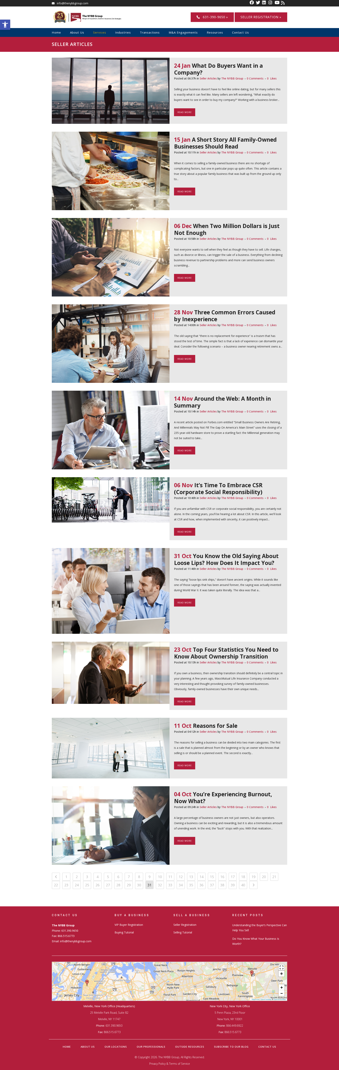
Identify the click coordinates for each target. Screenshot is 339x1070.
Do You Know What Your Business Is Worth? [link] (255, 941)
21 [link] (274, 876)
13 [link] (191, 876)
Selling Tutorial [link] (182, 932)
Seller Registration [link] (184, 925)
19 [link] (253, 876)
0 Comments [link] (255, 78)
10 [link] (160, 876)
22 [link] (56, 885)
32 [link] (160, 885)
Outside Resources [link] (189, 1046)
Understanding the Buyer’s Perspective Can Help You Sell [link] (259, 927)
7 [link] (129, 876)
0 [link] (272, 78)
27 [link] (108, 885)
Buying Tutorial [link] (124, 932)
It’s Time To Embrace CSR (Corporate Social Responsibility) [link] (218, 488)
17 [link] (233, 876)
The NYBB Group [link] (232, 78)
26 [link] (97, 885)
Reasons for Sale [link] (215, 725)
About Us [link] (88, 1046)
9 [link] (149, 876)
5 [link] (108, 876)
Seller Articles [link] (208, 78)
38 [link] (222, 885)
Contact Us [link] (267, 1046)
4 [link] (97, 876)
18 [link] (243, 876)
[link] (5, 25)
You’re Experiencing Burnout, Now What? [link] (223, 797)
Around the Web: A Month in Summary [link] (222, 402)
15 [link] (212, 876)
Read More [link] (185, 112)
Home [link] (67, 1046)
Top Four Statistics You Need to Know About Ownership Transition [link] (226, 653)
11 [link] (170, 876)
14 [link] (201, 876)
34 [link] (181, 885)
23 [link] (66, 885)
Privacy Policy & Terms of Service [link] (169, 1063)
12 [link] (181, 876)
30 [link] (139, 885)
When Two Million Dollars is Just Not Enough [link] (227, 229)
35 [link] (191, 885)
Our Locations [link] (116, 1046)
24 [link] (77, 885)
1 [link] (66, 876)
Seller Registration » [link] (261, 17)
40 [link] (243, 885)
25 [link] (87, 885)
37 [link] (212, 885)
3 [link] (87, 876)
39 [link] (233, 885)
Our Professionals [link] (151, 1046)
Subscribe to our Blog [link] (231, 1046)
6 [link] (118, 876)
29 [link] (129, 885)
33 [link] (170, 885)
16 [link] (222, 876)
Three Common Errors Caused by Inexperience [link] (224, 315)
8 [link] (139, 876)
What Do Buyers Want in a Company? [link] (218, 69)
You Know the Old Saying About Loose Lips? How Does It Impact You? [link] (226, 559)
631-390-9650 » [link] (214, 17)
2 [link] (77, 876)
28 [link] (118, 885)
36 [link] (201, 885)
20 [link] (264, 876)
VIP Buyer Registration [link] (129, 925)
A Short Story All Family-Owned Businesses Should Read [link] (225, 143)
